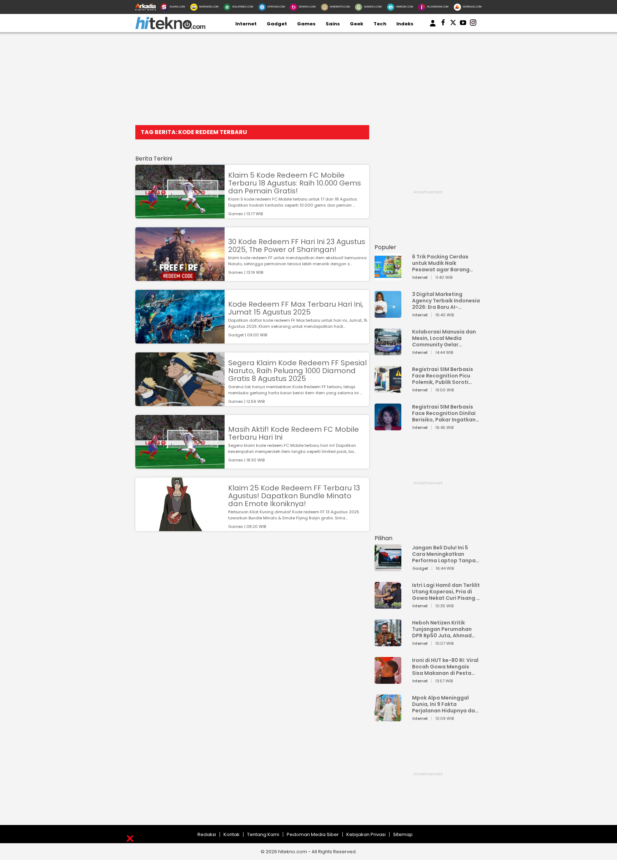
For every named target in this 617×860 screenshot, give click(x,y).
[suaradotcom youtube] (463, 24)
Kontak (232, 834)
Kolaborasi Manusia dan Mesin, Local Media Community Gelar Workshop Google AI (444, 338)
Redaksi (206, 834)
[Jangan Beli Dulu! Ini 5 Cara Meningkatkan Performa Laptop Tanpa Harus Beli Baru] (388, 568)
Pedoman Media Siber (313, 834)
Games (306, 23)
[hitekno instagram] (473, 24)
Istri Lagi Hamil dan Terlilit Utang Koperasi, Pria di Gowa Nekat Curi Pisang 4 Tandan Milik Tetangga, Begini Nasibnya (446, 591)
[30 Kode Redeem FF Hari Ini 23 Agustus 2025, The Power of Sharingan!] (180, 278)
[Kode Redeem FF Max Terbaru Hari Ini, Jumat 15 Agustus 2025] (180, 340)
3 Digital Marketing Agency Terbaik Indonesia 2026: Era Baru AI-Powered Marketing (446, 300)
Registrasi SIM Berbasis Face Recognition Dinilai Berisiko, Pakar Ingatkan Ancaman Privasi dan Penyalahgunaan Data (444, 413)
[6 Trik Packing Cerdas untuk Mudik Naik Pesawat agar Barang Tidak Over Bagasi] (388, 277)
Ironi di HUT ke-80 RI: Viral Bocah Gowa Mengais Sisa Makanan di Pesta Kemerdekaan (445, 666)
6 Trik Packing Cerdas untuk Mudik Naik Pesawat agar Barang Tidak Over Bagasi (441, 263)
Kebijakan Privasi (366, 834)
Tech (379, 23)
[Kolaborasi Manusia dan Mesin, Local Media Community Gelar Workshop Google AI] (388, 352)
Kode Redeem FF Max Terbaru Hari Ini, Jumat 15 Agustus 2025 (295, 308)
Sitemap (403, 834)
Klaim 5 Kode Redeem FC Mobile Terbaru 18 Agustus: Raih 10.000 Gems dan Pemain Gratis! (294, 183)
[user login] (432, 26)
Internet (246, 23)
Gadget (277, 23)
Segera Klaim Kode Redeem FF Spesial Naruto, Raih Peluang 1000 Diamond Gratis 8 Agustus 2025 (297, 370)
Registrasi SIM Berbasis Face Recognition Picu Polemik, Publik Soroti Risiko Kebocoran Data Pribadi (442, 375)
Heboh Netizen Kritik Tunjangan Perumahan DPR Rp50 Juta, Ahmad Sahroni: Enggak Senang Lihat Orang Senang (443, 629)
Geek (356, 23)
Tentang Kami (263, 834)
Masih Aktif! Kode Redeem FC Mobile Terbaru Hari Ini (293, 433)
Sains (333, 23)
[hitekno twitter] (453, 24)
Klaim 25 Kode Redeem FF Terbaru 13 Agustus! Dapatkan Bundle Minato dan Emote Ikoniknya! (294, 496)
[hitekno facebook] (443, 24)
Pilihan (383, 538)
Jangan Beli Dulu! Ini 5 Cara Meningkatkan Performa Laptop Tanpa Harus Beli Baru (444, 554)
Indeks (404, 23)
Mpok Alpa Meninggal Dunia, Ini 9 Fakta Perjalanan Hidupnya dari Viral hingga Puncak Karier (445, 704)
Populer (385, 247)
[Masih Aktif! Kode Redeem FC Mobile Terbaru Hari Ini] (180, 465)
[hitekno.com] (170, 27)
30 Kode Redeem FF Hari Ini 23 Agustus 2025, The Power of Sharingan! (296, 245)
